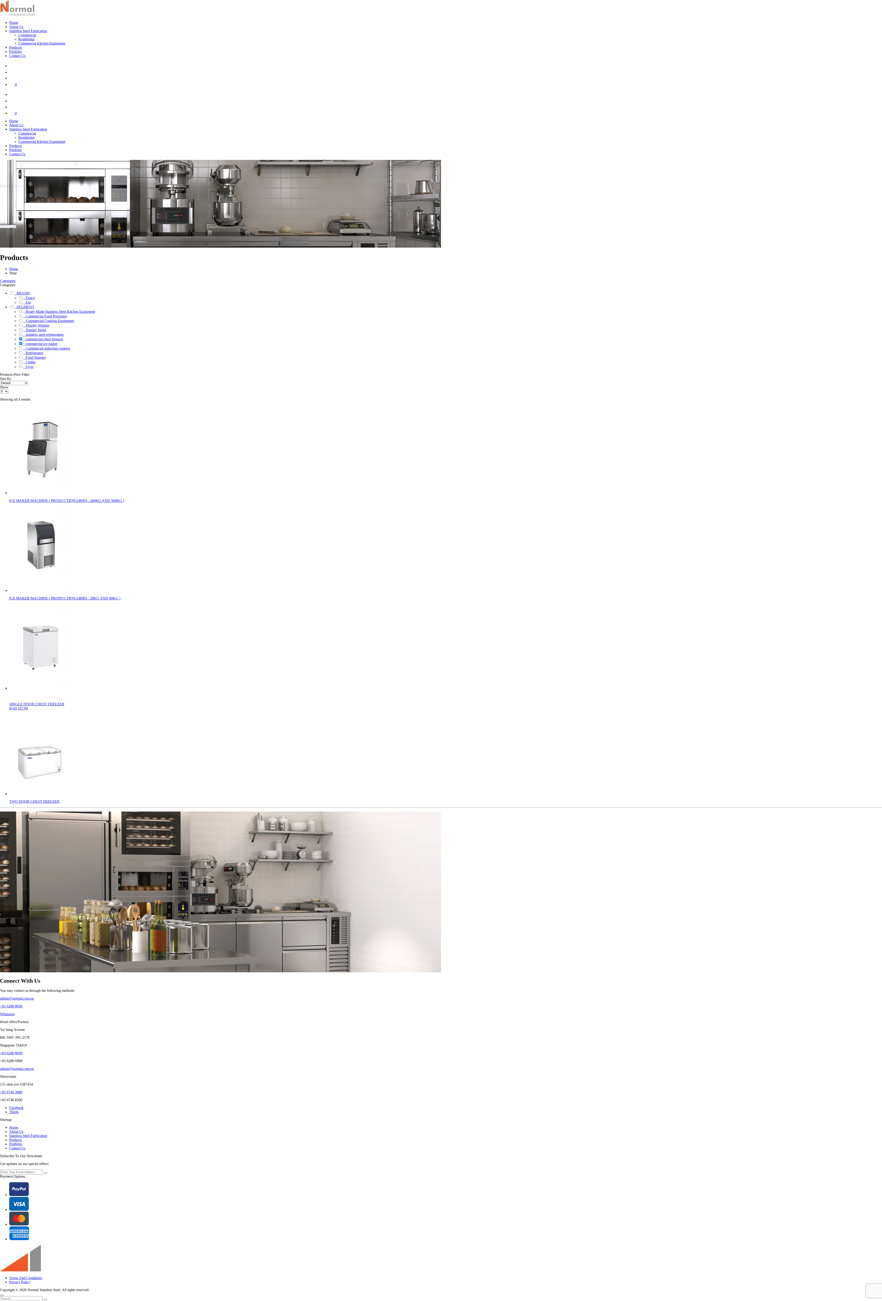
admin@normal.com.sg (17, 998)
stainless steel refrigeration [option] (45, 335)
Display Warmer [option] (37, 325)
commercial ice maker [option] (41, 344)
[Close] (2, 1295)
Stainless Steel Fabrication (28, 31)
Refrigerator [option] (34, 353)
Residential (26, 39)
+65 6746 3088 (11, 1092)
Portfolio (15, 52)
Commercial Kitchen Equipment (41, 43)
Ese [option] (28, 302)
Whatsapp (7, 1014)
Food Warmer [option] (36, 357)
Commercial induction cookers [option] (48, 348)
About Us (16, 27)
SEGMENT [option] (25, 307)
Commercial (27, 35)
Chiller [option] (31, 362)
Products (15, 47)
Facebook (16, 1108)
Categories (7, 281)
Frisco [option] (30, 298)
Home (13, 23)
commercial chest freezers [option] (44, 339)
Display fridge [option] (36, 330)
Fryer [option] (30, 367)
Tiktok (14, 1112)
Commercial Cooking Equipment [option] (50, 321)
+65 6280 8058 (11, 1006)
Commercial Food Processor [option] (46, 316)
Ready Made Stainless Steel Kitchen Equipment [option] (60, 312)
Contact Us (17, 56)
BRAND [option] (23, 293)
